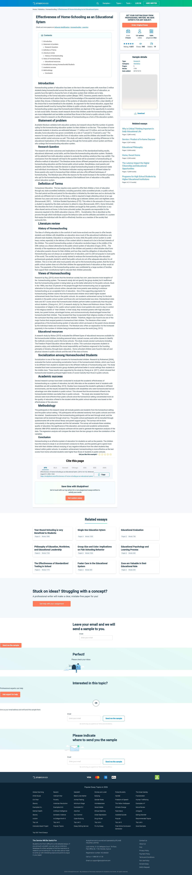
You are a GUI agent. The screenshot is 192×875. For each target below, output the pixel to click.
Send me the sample (11, 645)
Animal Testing (79, 800)
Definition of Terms (49, 50)
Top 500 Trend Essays (40, 832)
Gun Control (78, 815)
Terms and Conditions (146, 857)
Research (137, 61)
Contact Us (143, 840)
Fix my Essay (99, 826)
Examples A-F (140, 803)
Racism (55, 792)
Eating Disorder (141, 815)
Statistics (41, 9)
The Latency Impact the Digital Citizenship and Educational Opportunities (135, 166)
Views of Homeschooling (51, 59)
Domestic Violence (59, 815)
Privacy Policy (144, 850)
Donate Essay (144, 864)
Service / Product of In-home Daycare (138, 139)
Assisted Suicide (120, 815)
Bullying (97, 796)
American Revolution (60, 803)
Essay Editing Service (81, 826)
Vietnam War (57, 796)
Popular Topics (58, 826)
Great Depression (100, 815)
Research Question (51, 47)
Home (35, 9)
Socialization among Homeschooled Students (59, 64)
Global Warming (38, 792)
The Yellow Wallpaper (122, 803)
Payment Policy (144, 854)
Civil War (36, 800)
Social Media (99, 807)
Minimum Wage (79, 803)
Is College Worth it (59, 818)
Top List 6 (139, 822)
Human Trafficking (142, 800)
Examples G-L (37, 807)
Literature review (49, 53)
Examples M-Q (58, 807)
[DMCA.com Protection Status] (157, 777)
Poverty (56, 800)
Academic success (49, 67)
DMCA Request (144, 867)
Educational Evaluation (132, 530)
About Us (142, 844)
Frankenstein (140, 796)
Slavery (35, 803)
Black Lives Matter (80, 796)
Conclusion (49, 73)
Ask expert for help (10, 694)
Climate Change (120, 807)
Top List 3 (77, 822)
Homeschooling (51, 9)
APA (45, 468)
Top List (35, 822)
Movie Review (140, 807)
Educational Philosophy (132, 147)
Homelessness (100, 803)
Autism (35, 818)
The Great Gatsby (142, 792)
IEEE (94, 468)
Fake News (119, 811)
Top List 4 (98, 822)
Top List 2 (56, 822)
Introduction (47, 41)
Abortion (77, 811)
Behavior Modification (62, 27)
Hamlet (117, 796)
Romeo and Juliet (101, 792)
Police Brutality (120, 792)
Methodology (47, 70)
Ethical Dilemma (100, 811)
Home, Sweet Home (131, 155)
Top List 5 (118, 822)
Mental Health (37, 811)
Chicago (75, 468)
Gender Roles (99, 800)
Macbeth (77, 792)
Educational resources (52, 61)
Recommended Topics (143, 818)
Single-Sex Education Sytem (91, 530)
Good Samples (141, 826)
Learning (85, 27)
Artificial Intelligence (60, 811)
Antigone (139, 811)
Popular (118, 818)
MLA (55, 468)
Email (81, 634)
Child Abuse (37, 796)
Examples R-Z (78, 807)
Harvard (65, 468)
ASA (84, 468)
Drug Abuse (99, 818)
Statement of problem (50, 44)
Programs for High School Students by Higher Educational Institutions (139, 177)
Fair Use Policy (144, 860)
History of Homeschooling (54, 56)
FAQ (140, 847)
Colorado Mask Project (40, 826)
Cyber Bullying (79, 818)
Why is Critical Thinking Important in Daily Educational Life (138, 130)
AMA (104, 468)
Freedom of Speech (121, 800)
